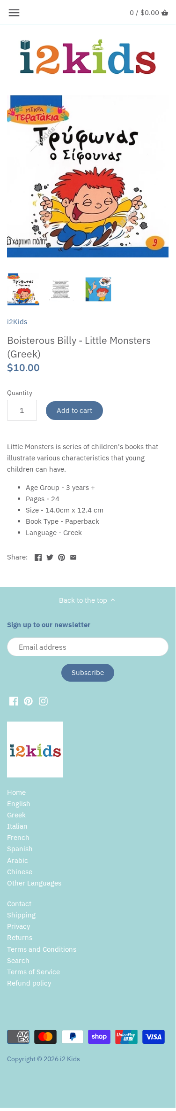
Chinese (19, 871)
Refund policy (29, 983)
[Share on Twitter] (49, 556)
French (18, 837)
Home (16, 792)
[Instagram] (43, 700)
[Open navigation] (14, 13)
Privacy (18, 926)
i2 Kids (70, 1059)
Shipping (21, 914)
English (18, 803)
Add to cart (74, 410)
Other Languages (34, 882)
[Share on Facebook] (38, 556)
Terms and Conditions (41, 949)
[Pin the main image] (61, 556)
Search (18, 960)
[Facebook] (13, 700)
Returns (19, 937)
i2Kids (17, 321)
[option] (23, 289)
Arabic (17, 860)
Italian (17, 826)
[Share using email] (73, 556)
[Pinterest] (28, 700)
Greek (16, 814)
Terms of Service (33, 971)
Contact (19, 903)
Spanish (20, 848)
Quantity (19, 392)
